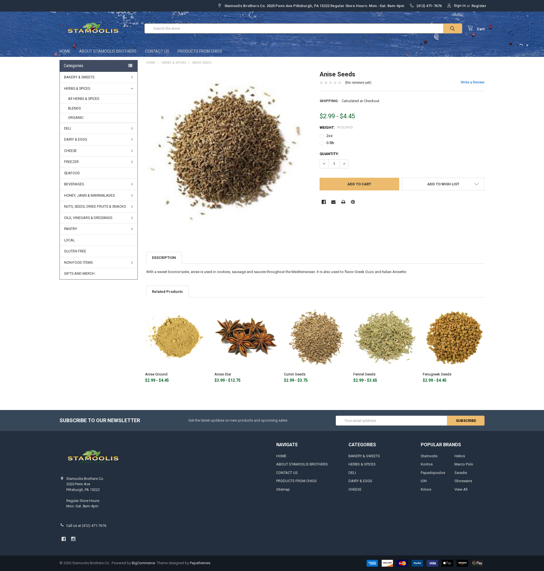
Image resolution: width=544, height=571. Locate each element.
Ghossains (463, 481)
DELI (67, 128)
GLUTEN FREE (75, 251)
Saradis (460, 473)
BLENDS (74, 108)
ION (424, 481)
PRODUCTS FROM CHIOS (200, 51)
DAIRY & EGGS (75, 139)
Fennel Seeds (364, 374)
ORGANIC (76, 118)
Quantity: (329, 154)
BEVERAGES (74, 184)
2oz (329, 136)
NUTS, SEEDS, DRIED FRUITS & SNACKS (95, 207)
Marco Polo (463, 464)
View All (461, 489)
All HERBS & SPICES (83, 99)
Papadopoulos (433, 473)
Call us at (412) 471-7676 (86, 525)
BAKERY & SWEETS (79, 77)
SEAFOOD (72, 173)
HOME (65, 51)
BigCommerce (143, 563)
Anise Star (222, 374)
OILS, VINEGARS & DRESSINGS (88, 218)
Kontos (427, 464)
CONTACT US (157, 51)
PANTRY (70, 229)
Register (478, 6)
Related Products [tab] (167, 291)
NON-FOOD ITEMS (78, 263)
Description (164, 258)
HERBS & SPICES (77, 89)
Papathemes (200, 563)
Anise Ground (156, 374)
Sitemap (283, 489)
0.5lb (330, 143)
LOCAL (69, 240)
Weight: (336, 127)
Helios (459, 456)
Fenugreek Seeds (437, 374)
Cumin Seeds (294, 374)
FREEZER (71, 162)
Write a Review (472, 82)
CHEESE (70, 151)
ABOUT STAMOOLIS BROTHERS (108, 51)
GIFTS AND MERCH (79, 274)
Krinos (426, 489)
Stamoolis (429, 456)
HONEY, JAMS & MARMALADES (89, 196)
